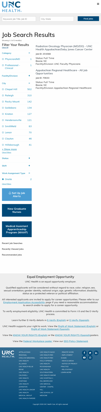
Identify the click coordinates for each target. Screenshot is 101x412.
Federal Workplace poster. (37, 341)
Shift (4, 165)
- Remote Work (67, 352)
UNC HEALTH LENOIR (27, 390)
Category (6, 53)
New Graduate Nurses (16, 210)
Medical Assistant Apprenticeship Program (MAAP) (17, 229)
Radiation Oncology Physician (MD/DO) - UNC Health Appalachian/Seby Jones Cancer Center (64, 48)
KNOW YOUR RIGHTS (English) (30, 335)
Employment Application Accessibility (24, 302)
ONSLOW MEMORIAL (27, 358)
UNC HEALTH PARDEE (27, 398)
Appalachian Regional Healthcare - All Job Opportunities (61, 72)
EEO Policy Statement (76, 341)
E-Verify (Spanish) (79, 320)
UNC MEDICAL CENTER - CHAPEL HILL (47, 387)
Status (5, 158)
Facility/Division (10, 75)
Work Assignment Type (13, 173)
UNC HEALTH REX (46, 355)
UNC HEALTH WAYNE (48, 375)
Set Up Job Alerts (18, 194)
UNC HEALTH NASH (47, 352)
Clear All (5, 47)
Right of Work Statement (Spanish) (50, 329)
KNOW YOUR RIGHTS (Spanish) (72, 335)
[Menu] (98, 3)
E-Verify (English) (56, 320)
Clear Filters (6, 152)
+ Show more (9, 149)
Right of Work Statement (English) (77, 326)
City (4, 83)
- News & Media (67, 361)
